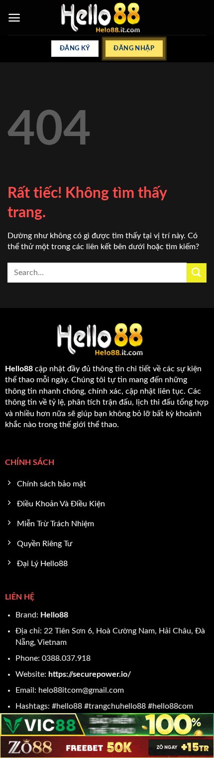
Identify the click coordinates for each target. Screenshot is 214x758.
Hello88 (54, 615)
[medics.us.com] (107, 17)
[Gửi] (197, 273)
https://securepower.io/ (89, 674)
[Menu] (14, 17)
